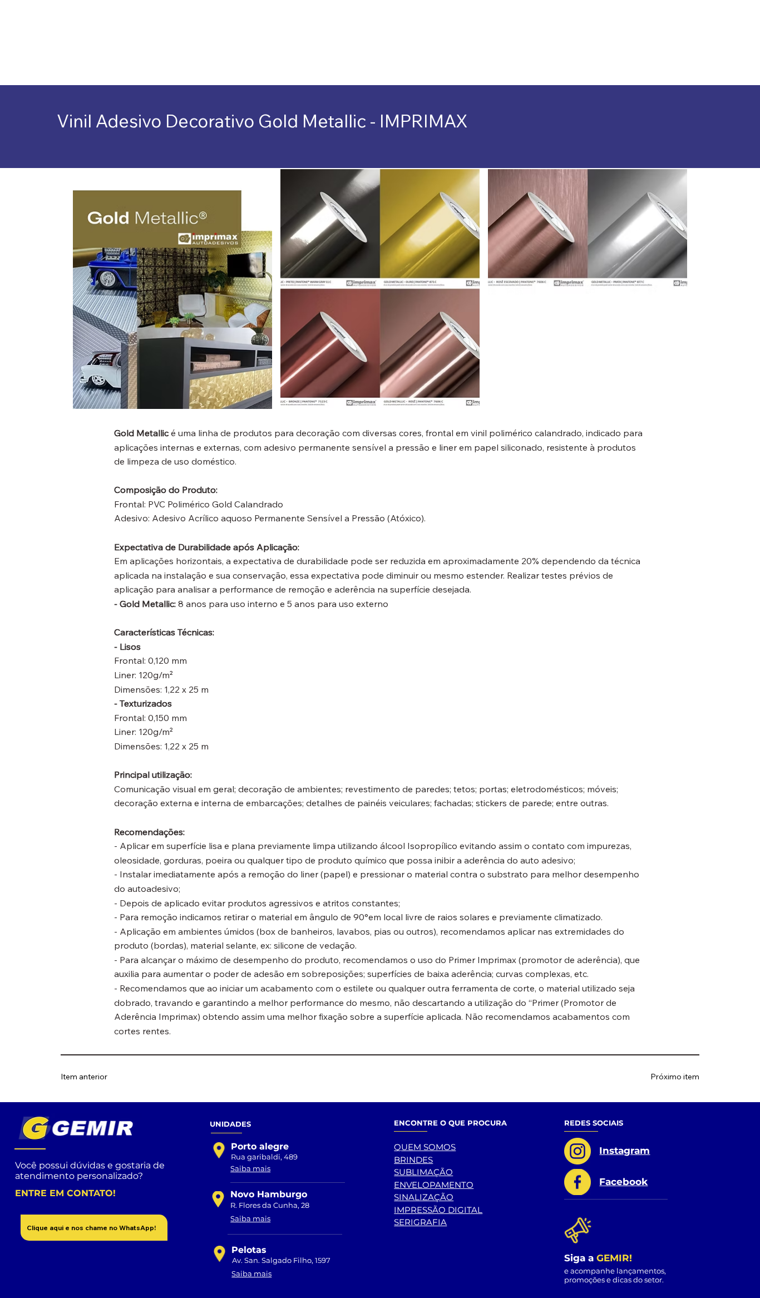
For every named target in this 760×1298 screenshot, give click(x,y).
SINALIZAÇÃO (423, 1197)
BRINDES (413, 1159)
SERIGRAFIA (420, 1222)
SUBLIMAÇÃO (423, 1172)
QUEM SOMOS (425, 1147)
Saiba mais (250, 1168)
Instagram (624, 1150)
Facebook (623, 1181)
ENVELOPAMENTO (433, 1184)
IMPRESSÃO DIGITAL (438, 1210)
